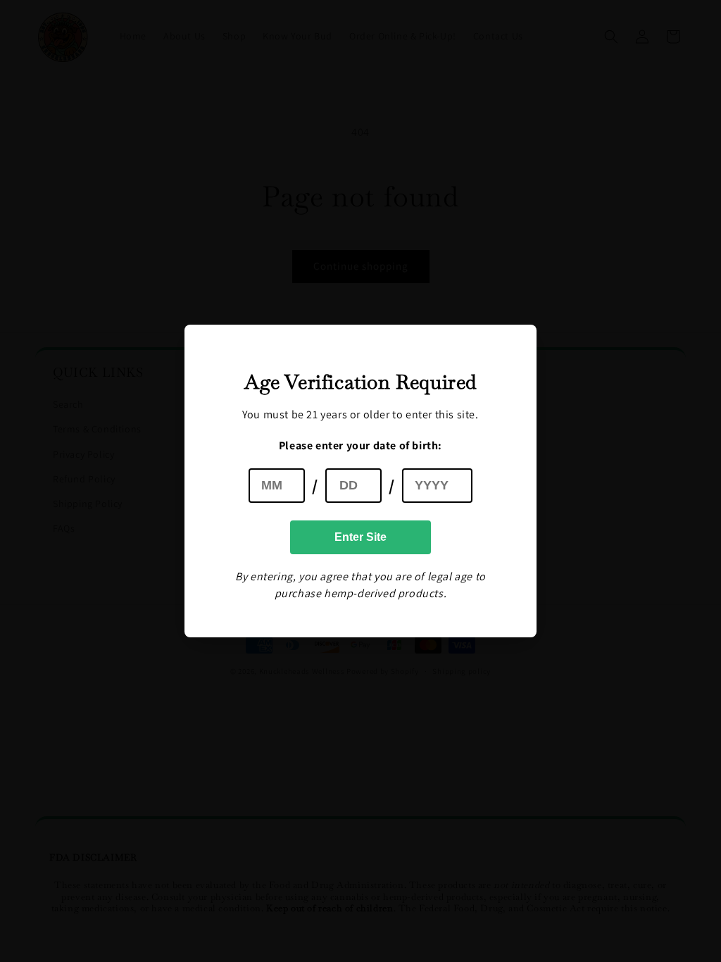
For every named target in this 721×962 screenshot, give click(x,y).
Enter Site (360, 537)
